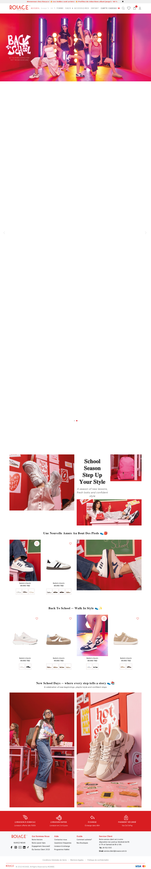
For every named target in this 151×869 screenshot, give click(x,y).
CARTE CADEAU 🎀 (110, 8)
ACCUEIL (35, 8)
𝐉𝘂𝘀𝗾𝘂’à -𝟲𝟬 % (48, 8)
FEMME (60, 8)
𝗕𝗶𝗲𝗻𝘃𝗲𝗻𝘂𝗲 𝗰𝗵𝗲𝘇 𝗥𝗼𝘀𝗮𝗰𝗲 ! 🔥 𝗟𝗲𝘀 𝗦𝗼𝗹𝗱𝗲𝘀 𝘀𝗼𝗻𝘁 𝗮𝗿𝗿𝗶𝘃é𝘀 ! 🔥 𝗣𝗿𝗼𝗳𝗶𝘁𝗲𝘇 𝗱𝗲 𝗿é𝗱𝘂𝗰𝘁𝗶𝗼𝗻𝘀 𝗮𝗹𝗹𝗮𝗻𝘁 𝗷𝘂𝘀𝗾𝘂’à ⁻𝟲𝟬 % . (72, 1)
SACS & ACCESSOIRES (77, 8)
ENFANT (95, 8)
